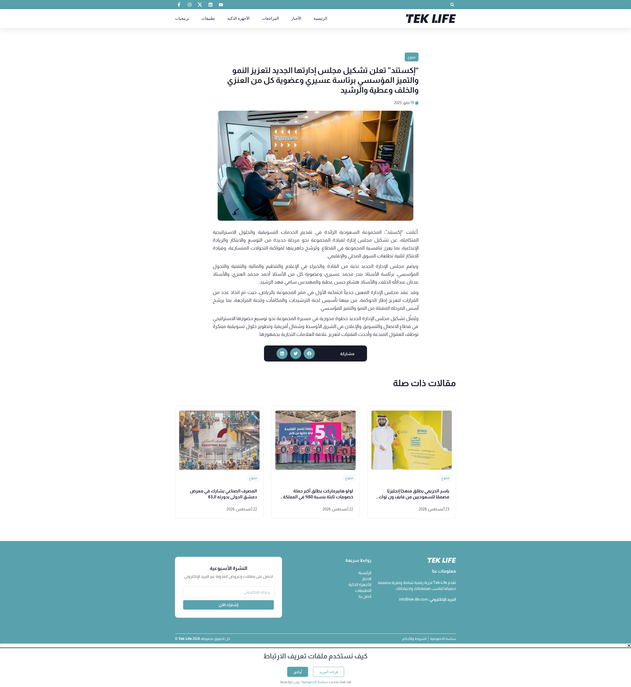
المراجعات (270, 18)
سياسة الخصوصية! (314, 682)
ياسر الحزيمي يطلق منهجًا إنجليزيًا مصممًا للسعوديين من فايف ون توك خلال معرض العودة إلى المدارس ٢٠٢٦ (413, 496)
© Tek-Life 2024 (188, 639)
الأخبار (296, 18)
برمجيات (182, 18)
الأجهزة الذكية (238, 18)
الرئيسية (320, 18)
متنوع (412, 57)
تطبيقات (208, 18)
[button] (452, 4)
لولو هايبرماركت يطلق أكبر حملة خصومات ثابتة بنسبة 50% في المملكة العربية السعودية (318, 496)
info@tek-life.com (413, 599)
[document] (315, 665)
